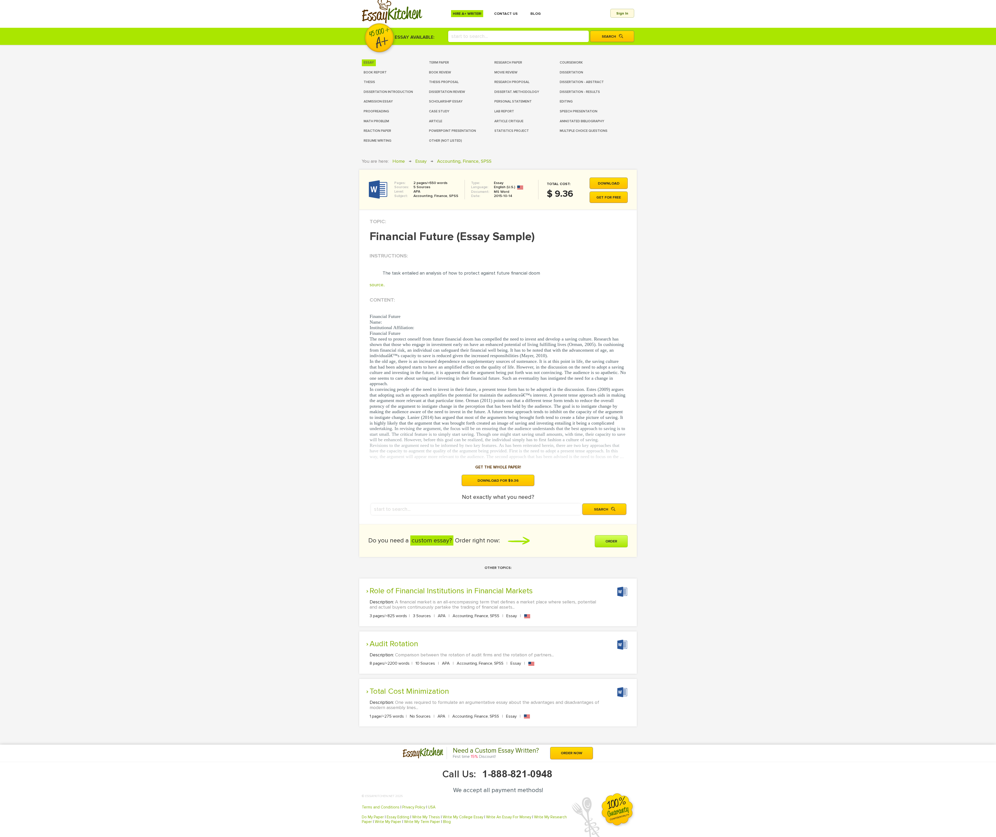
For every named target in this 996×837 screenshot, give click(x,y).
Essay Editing (398, 817)
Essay (421, 161)
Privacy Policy (413, 807)
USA (431, 807)
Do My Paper (373, 817)
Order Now (571, 753)
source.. (377, 285)
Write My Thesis (426, 817)
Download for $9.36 (498, 480)
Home (398, 161)
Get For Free (608, 197)
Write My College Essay (463, 817)
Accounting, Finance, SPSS (464, 161)
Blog (447, 821)
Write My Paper (388, 821)
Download (608, 183)
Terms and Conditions (380, 807)
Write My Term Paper (422, 821)
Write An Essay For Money (508, 817)
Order (611, 541)
